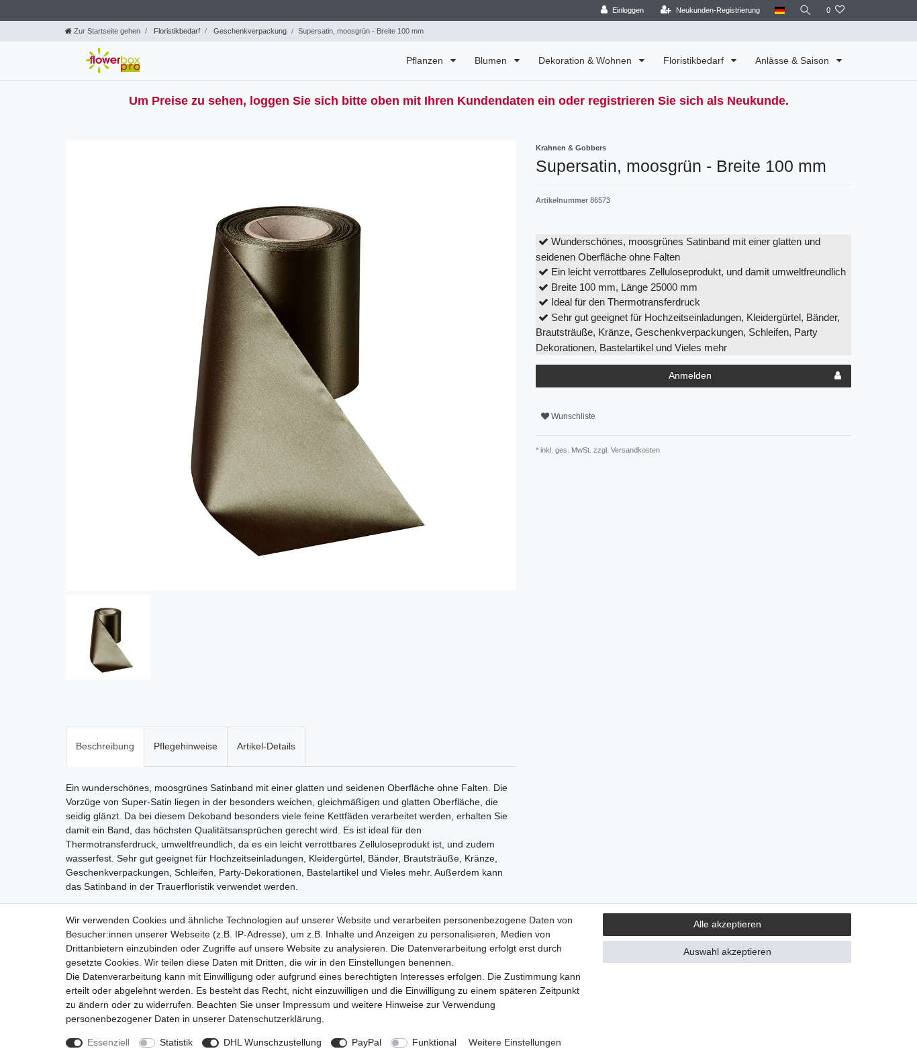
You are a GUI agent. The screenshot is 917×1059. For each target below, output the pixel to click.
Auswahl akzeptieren (727, 951)
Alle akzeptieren (727, 924)
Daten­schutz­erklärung (275, 1018)
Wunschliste (572, 416)
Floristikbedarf (176, 31)
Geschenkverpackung (249, 31)
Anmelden (690, 375)
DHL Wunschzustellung (273, 1042)
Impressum (306, 1004)
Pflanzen (426, 60)
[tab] (105, 746)
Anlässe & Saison (793, 60)
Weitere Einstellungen (515, 1042)
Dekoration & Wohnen (586, 60)
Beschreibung (105, 746)
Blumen (492, 60)
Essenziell (108, 1042)
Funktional (434, 1042)
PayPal (366, 1042)
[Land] (779, 10)
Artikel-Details (266, 746)
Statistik (176, 1042)
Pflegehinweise (186, 746)
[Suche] (805, 10)
